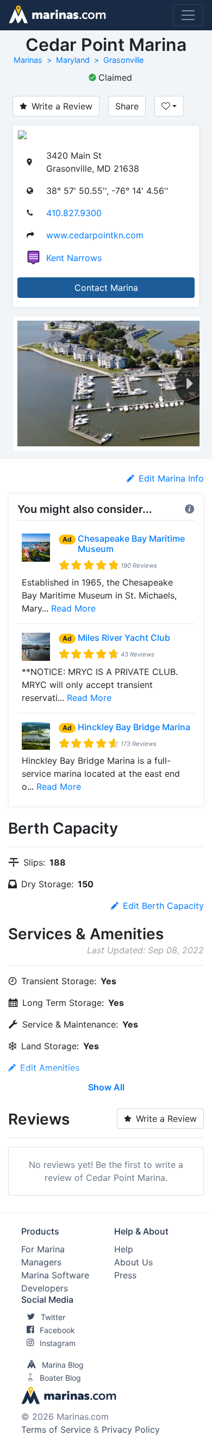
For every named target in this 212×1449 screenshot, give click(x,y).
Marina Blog (63, 1364)
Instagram (58, 1343)
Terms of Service (56, 1429)
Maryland (73, 59)
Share (127, 106)
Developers (44, 1288)
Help (123, 1249)
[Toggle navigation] (188, 15)
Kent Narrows (74, 257)
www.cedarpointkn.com (95, 235)
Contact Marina (106, 287)
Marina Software (55, 1275)
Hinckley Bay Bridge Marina (134, 727)
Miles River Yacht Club (124, 637)
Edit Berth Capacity (163, 905)
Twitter (53, 1317)
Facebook (57, 1330)
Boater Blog (60, 1377)
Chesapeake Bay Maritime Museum (131, 543)
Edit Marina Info (171, 478)
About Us (133, 1262)
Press (125, 1275)
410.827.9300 (74, 212)
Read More (73, 608)
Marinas (28, 59)
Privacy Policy (131, 1429)
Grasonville (123, 59)
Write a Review (62, 106)
